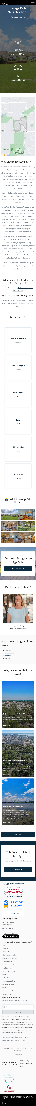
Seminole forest (9, 653)
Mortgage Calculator (8, 981)
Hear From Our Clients (9, 971)
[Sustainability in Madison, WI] (18, 790)
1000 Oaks (7, 658)
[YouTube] (10, 928)
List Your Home (7, 962)
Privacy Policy (18, 1055)
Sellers (4, 975)
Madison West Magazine (10, 991)
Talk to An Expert (7, 978)
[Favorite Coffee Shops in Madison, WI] (18, 743)
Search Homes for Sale (9, 958)
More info (9, 1099)
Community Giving (8, 984)
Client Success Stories (9, 955)
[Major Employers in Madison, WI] (18, 695)
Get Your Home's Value (9, 965)
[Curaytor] (10, 938)
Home (4, 945)
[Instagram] (13, 928)
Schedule (5, 949)
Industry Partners (7, 994)
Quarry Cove (8, 650)
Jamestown (8, 656)
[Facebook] (3, 928)
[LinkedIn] (6, 928)
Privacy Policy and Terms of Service (12, 1033)
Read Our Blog (7, 968)
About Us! (5, 952)
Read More (7, 725)
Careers (4, 988)
